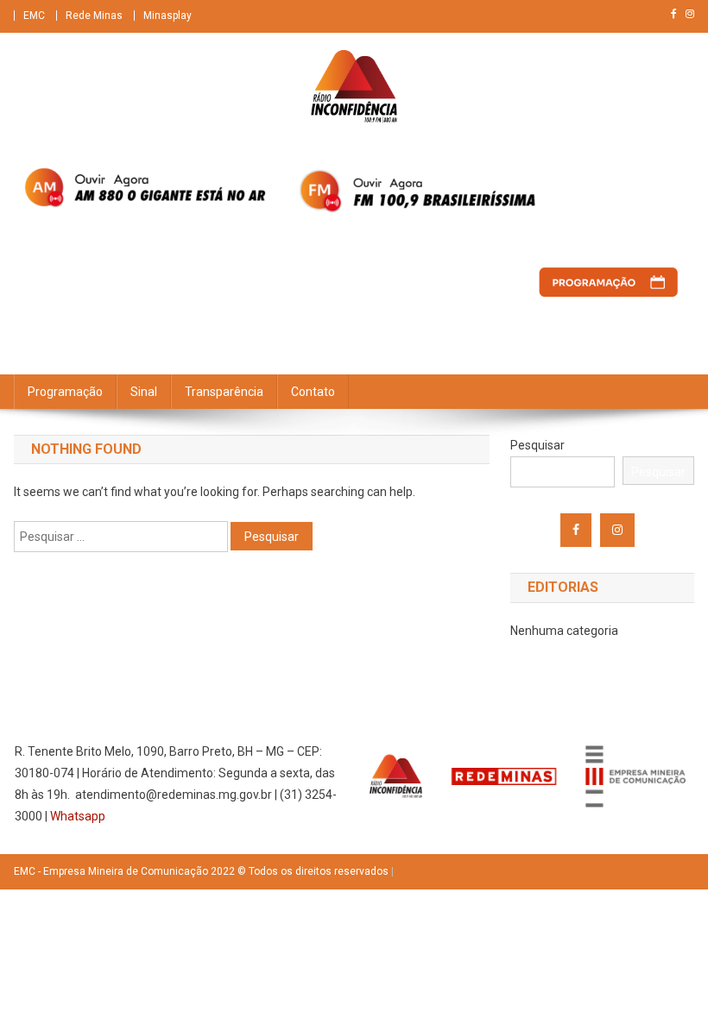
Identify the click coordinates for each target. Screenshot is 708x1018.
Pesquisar (537, 445)
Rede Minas (94, 15)
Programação (65, 392)
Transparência (224, 392)
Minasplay (167, 15)
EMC (34, 15)
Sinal (143, 392)
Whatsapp (77, 816)
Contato (313, 392)
